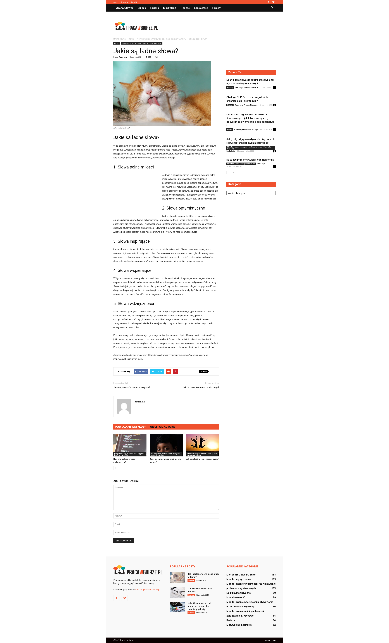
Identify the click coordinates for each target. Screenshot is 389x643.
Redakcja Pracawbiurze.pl (246, 87)
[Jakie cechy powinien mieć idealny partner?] (166, 445)
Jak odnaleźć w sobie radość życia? (202, 459)
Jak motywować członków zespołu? (131, 387)
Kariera (154, 8)
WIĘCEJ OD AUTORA (162, 426)
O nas (115, 2)
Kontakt (134, 2)
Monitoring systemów (238, 579)
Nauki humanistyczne (238, 592)
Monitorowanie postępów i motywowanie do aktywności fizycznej (249, 147)
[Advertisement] (220, 26)
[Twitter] (273, 2)
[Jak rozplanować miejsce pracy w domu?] (177, 577)
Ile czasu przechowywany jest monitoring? (250, 159)
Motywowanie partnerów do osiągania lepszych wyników (142, 43)
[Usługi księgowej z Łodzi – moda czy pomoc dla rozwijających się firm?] (177, 607)
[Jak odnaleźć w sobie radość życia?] (202, 445)
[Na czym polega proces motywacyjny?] (129, 445)
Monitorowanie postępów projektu (241, 164)
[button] (272, 8)
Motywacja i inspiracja (239, 624)
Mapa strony (270, 640)
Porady (216, 8)
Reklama (124, 2)
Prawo (229, 129)
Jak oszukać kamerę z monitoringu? (201, 387)
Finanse (185, 8)
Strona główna (124, 8)
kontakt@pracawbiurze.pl (147, 589)
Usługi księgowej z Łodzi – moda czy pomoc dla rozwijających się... (201, 606)
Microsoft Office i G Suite (241, 574)
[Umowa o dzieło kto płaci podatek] (177, 592)
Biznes (142, 8)
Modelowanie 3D (235, 597)
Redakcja (123, 57)
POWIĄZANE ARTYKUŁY (130, 426)
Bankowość (201, 8)
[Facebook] (268, 2)
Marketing (169, 8)
